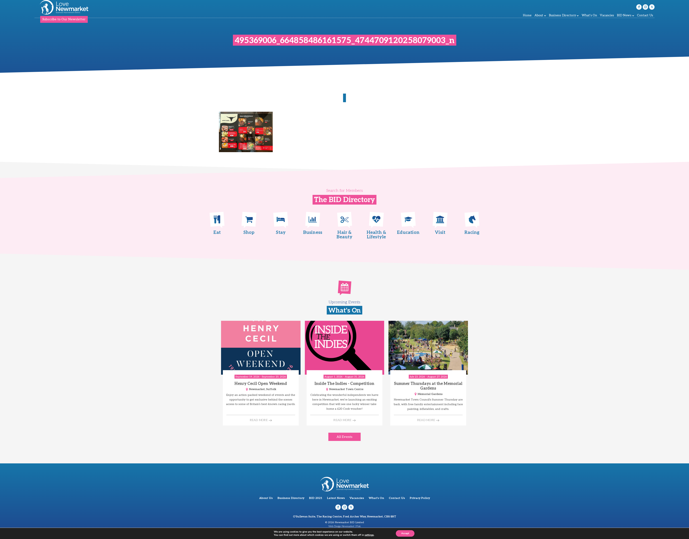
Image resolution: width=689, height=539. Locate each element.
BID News (624, 15)
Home (527, 15)
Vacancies (607, 15)
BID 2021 (315, 498)
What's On (589, 15)
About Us (266, 498)
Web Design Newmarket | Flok (344, 526)
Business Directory (562, 15)
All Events (344, 437)
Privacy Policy (420, 498)
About (539, 15)
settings (369, 535)
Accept (405, 533)
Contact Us (645, 15)
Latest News (336, 498)
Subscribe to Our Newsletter (64, 19)
